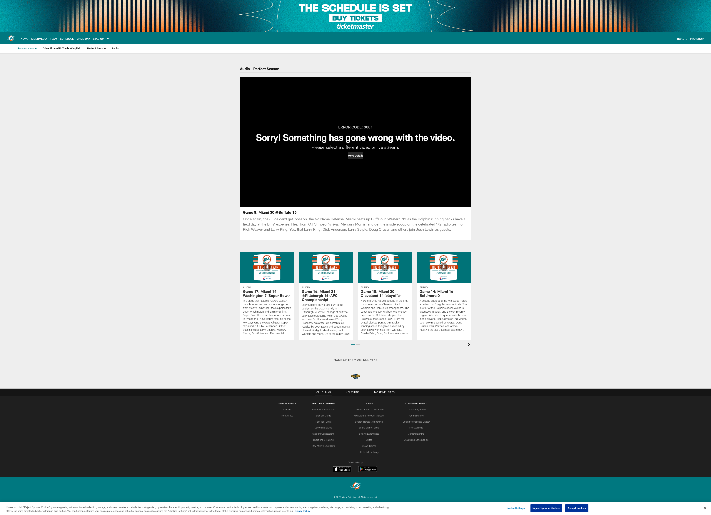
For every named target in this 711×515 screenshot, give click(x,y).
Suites (369, 439)
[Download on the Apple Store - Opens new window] (342, 469)
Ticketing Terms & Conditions (369, 409)
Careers (287, 409)
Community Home (416, 409)
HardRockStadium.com (323, 409)
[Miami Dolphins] (355, 486)
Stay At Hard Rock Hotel (323, 446)
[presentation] (469, 345)
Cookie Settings (516, 507)
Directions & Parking (323, 439)
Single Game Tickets (369, 427)
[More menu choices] (108, 38)
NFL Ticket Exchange (369, 452)
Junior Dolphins (416, 433)
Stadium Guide (323, 415)
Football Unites (416, 415)
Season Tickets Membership (369, 421)
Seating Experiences (369, 433)
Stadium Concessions (323, 433)
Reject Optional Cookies (546, 507)
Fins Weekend (416, 427)
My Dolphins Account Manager (369, 415)
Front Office (287, 415)
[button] (355, 155)
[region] (355, 508)
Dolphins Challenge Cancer (416, 421)
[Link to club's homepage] (10, 38)
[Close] (705, 508)
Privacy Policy (302, 510)
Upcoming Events (323, 427)
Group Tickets (369, 446)
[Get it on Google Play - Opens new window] (367, 470)
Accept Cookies (577, 507)
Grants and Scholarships (416, 439)
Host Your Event (323, 421)
